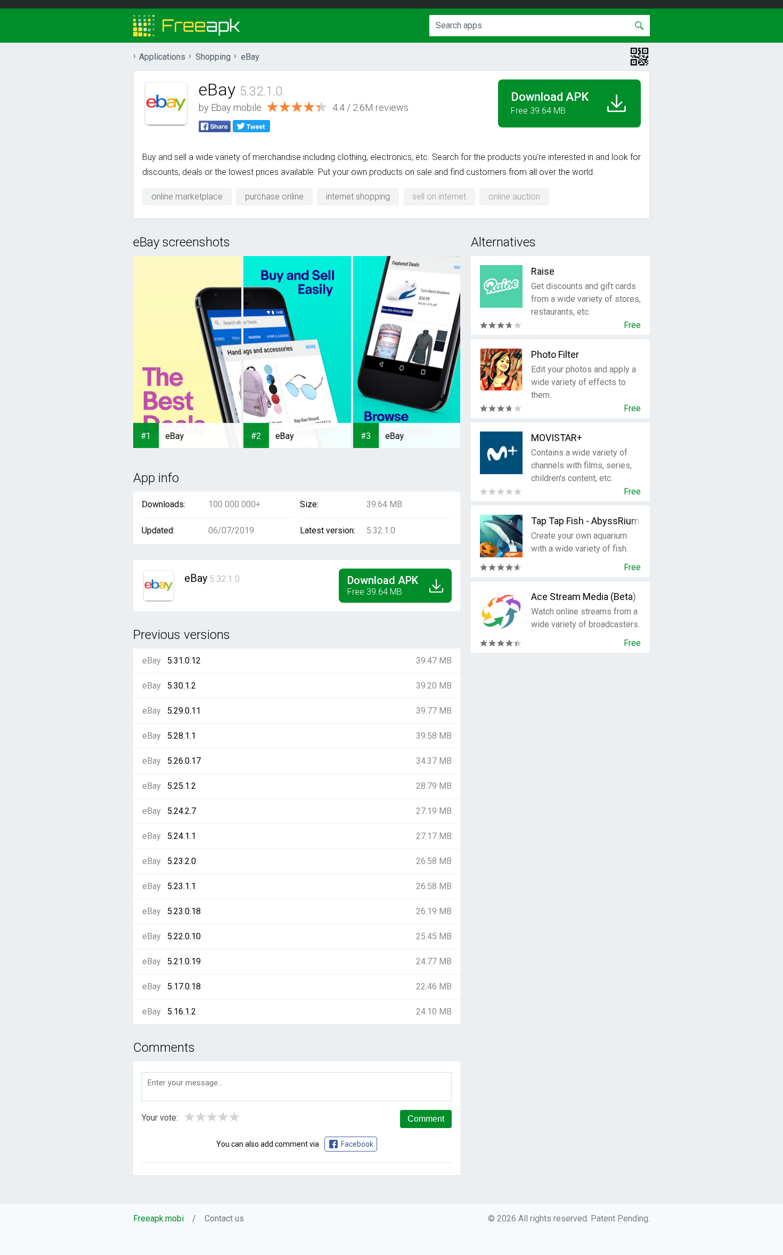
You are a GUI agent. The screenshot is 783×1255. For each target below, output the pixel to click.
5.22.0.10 (184, 936)
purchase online (274, 196)
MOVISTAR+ (556, 437)
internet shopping (358, 196)
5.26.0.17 (184, 761)
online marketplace (187, 196)
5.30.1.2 (181, 686)
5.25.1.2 (181, 786)
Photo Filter (555, 354)
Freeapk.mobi (158, 1218)
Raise (542, 271)
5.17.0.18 (184, 986)
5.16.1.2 (181, 1011)
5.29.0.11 (184, 711)
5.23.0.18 (184, 911)
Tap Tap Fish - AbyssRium (585, 520)
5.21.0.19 (184, 961)
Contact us (224, 1218)
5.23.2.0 (181, 861)
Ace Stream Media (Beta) (583, 596)
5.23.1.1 (181, 886)
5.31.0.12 (184, 661)
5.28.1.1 (181, 736)
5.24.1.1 (181, 836)
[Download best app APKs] (186, 25)
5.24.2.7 (181, 811)
